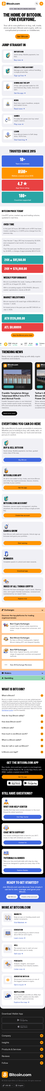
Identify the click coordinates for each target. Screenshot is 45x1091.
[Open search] (37, 4)
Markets (17, 914)
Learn (16, 131)
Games (16, 116)
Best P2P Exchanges (18, 650)
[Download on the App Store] (14, 783)
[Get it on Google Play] (30, 783)
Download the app (22, 83)
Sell (16, 945)
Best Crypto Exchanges (19, 624)
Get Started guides (7, 710)
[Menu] (41, 4)
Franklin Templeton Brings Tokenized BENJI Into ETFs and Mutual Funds (16, 396)
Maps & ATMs (19, 992)
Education (18, 930)
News (16, 100)
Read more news (9, 413)
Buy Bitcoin (18, 52)
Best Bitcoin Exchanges (19, 638)
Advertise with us (21, 976)
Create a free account (23, 67)
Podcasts (18, 961)
